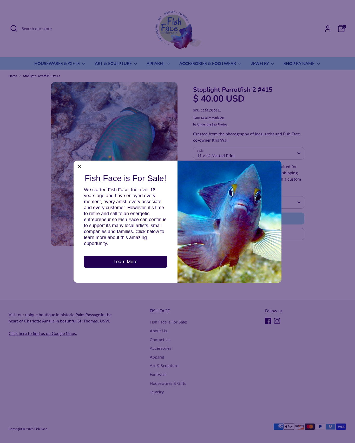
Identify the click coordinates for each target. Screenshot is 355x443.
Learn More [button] (125, 261)
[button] (79, 166)
